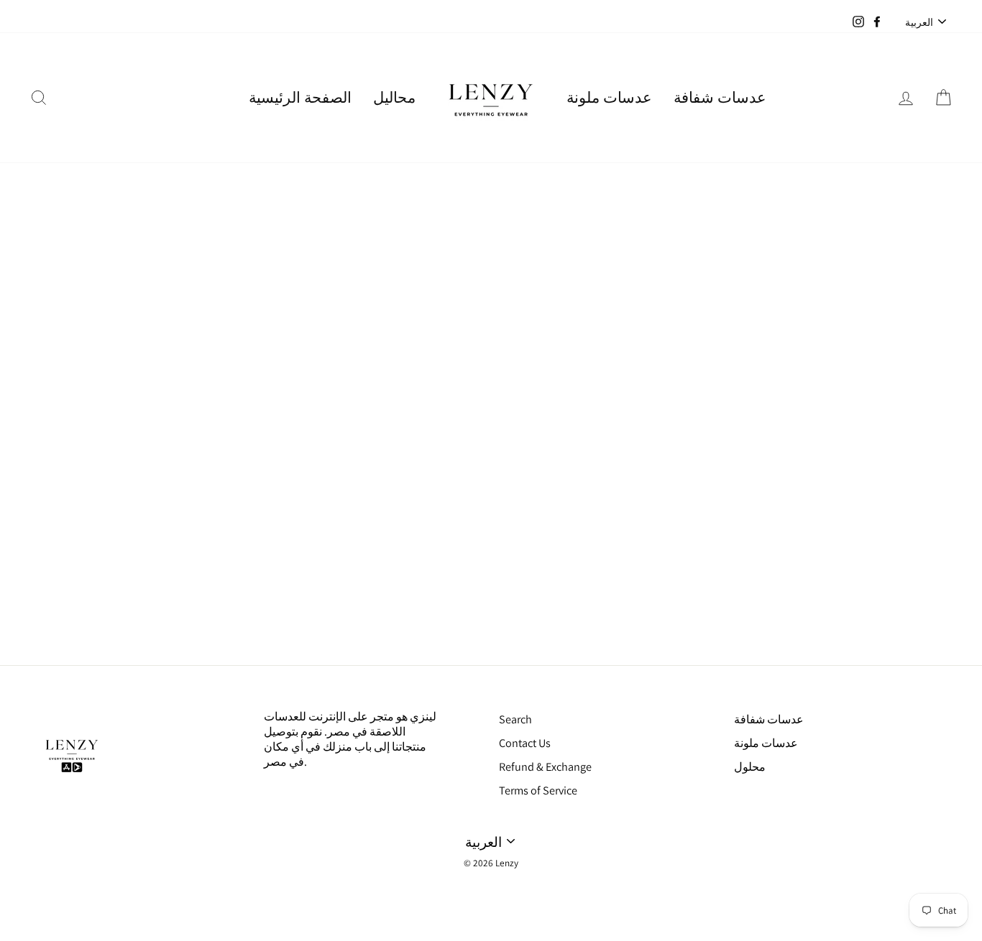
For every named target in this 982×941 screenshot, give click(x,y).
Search (515, 719)
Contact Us (525, 743)
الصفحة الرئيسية (300, 97)
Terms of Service (538, 790)
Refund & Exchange (545, 766)
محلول (750, 766)
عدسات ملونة (609, 97)
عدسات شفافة (720, 97)
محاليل (394, 97)
